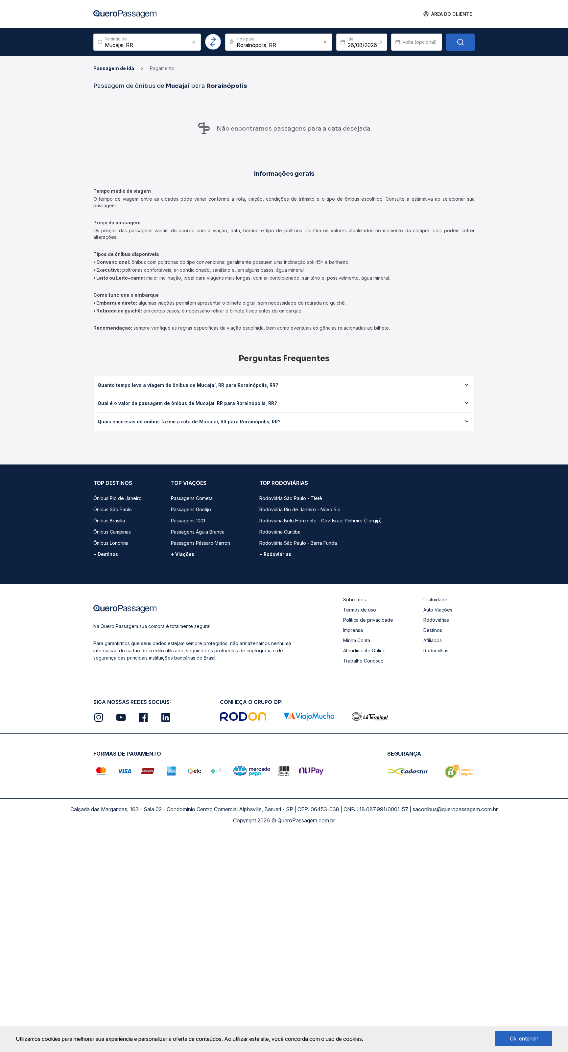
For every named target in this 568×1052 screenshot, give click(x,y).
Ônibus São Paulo (112, 509)
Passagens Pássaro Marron (200, 543)
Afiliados (432, 640)
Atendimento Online (364, 650)
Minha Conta (356, 640)
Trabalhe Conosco (363, 661)
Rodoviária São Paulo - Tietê (290, 498)
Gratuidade (435, 599)
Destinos (432, 630)
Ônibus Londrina (111, 543)
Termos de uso (359, 610)
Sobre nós (354, 599)
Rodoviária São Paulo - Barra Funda (298, 543)
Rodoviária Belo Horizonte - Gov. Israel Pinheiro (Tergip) (320, 520)
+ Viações (182, 554)
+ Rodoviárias (275, 554)
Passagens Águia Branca (198, 532)
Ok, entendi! (524, 1038)
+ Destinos (105, 554)
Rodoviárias (436, 620)
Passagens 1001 (188, 520)
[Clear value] (380, 42)
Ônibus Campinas (112, 532)
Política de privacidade (368, 620)
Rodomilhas (435, 650)
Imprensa (353, 630)
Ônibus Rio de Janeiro (117, 498)
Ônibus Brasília (109, 520)
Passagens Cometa (192, 498)
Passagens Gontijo (191, 509)
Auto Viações (437, 610)
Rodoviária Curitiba (279, 532)
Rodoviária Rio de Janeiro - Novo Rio (300, 509)
